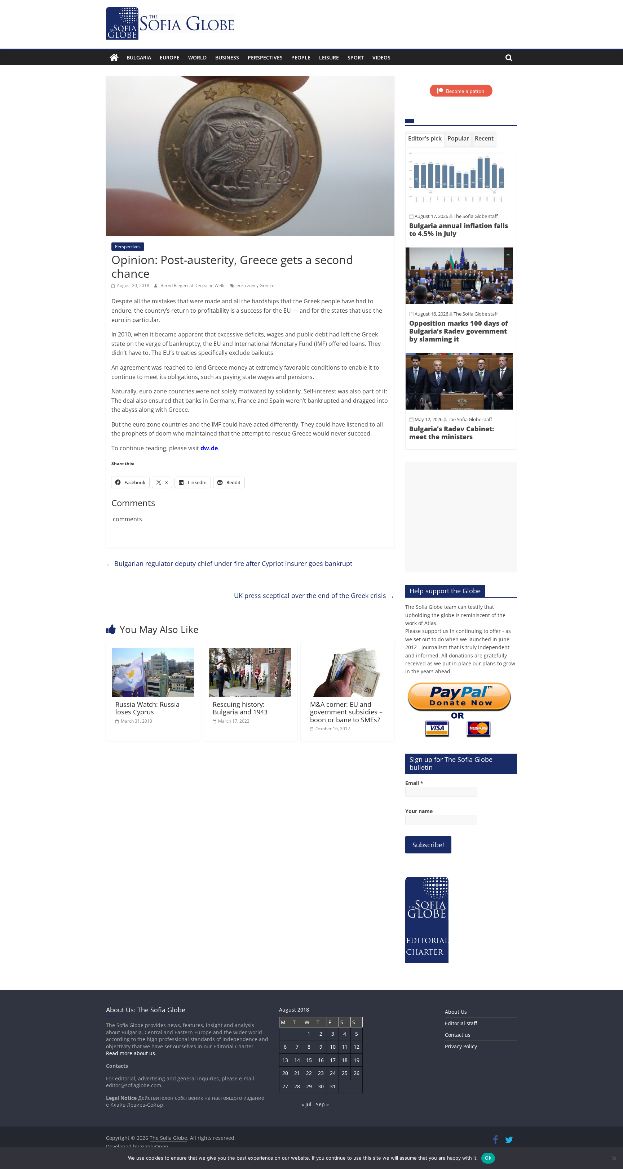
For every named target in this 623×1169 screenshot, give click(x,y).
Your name (419, 811)
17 (333, 1060)
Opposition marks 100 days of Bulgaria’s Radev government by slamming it (458, 331)
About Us (456, 1011)
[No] (614, 1158)
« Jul (306, 1104)
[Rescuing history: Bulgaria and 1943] (250, 652)
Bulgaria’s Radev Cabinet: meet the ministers (451, 432)
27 (285, 1086)
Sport (356, 57)
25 (345, 1073)
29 (309, 1086)
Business (227, 57)
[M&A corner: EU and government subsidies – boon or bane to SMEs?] (347, 652)
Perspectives (265, 57)
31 (333, 1086)
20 (285, 1073)
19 (356, 1060)
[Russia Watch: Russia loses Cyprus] (153, 652)
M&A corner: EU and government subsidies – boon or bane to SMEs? (346, 712)
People (300, 57)
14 (297, 1060)
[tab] (425, 140)
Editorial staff (461, 1023)
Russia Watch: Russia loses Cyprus (147, 708)
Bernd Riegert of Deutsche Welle (193, 285)
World (197, 57)
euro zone (247, 285)
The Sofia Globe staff (476, 216)
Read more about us (130, 1053)
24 (333, 1073)
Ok (488, 1158)
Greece (267, 285)
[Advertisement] (461, 517)
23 (321, 1073)
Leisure (329, 57)
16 (321, 1060)
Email (414, 783)
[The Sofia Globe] (114, 57)
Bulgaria (139, 57)
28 (297, 1086)
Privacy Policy (461, 1046)
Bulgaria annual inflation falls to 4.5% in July (458, 229)
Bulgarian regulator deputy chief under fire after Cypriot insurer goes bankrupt (229, 563)
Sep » (322, 1104)
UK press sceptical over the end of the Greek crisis (314, 595)
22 (309, 1073)
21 (297, 1073)
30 (321, 1086)
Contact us (457, 1034)
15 (309, 1060)
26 (356, 1073)
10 (333, 1046)
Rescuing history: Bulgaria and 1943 (240, 708)
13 (285, 1060)
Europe (170, 57)
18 (345, 1060)
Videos (381, 57)
